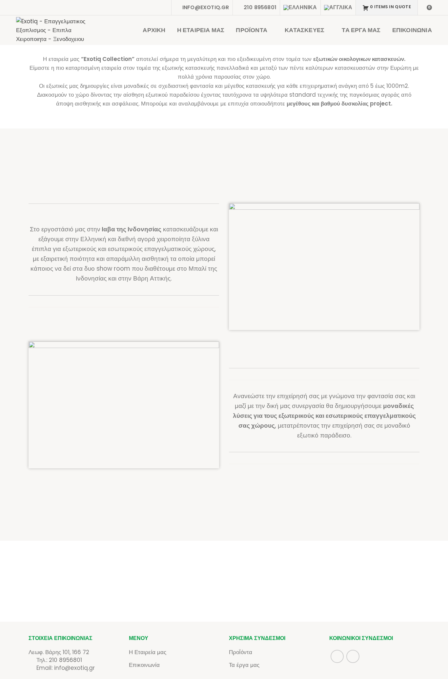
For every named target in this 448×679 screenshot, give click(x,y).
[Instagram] (163, 7)
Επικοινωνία (144, 665)
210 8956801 (65, 660)
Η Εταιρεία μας (147, 652)
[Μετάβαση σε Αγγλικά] (338, 7)
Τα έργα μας (244, 665)
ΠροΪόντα (240, 652)
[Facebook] (153, 7)
